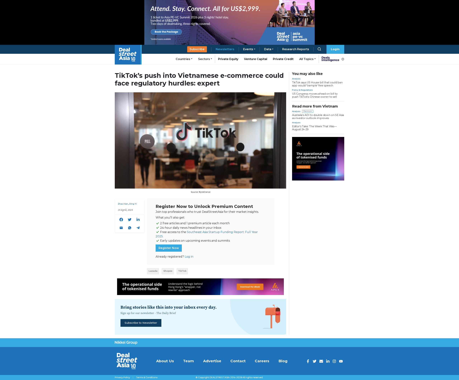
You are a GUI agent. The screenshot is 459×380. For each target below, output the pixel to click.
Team (188, 361)
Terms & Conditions (146, 377)
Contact (238, 361)
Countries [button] (183, 59)
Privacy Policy (122, 377)
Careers (262, 361)
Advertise (212, 361)
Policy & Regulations (302, 90)
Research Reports (295, 49)
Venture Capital (255, 59)
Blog (282, 361)
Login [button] (335, 49)
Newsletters (225, 49)
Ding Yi (133, 204)
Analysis (296, 78)
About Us (165, 361)
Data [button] (267, 49)
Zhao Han (123, 204)
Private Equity (228, 59)
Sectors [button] (204, 59)
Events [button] (248, 49)
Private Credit (283, 59)
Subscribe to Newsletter (141, 322)
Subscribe (197, 49)
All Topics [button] (306, 59)
